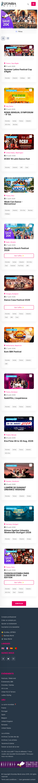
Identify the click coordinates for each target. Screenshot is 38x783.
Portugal (4, 711)
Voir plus (19, 603)
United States (6, 728)
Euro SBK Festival (12, 351)
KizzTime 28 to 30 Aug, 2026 (18, 441)
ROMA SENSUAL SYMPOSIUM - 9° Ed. (18, 113)
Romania (4, 725)
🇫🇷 (7, 648)
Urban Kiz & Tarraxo (8, 692)
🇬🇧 (2, 648)
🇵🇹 (15, 648)
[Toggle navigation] (33, 4)
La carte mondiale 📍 (8, 704)
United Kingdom (7, 721)
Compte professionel (8, 617)
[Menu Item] (19, 764)
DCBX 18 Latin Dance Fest (17, 159)
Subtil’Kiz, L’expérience (15, 398)
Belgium (4, 718)
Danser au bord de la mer (10, 747)
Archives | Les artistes (9, 740)
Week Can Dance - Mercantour (13, 203)
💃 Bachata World (7, 635)
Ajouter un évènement (9, 624)
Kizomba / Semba (7, 685)
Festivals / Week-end (8, 678)
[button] (35, 19)
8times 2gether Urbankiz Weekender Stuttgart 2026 (17, 531)
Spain (3, 714)
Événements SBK (7, 682)
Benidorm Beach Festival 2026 (16, 249)
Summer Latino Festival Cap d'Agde (18, 70)
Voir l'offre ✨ (19, 256)
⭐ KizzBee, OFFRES (8, 632)
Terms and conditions (8, 779)
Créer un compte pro (8, 620)
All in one (4, 688)
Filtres (20, 31)
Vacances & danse (7, 743)
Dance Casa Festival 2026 (17, 300)
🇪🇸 (11, 648)
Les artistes (5, 733)
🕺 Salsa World (6, 639)
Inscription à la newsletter (10, 627)
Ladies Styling (6, 695)
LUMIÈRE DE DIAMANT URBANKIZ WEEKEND (15, 488)
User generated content (27, 779)
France (3, 708)
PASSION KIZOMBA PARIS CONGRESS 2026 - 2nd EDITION (16, 575)
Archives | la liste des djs (10, 737)
